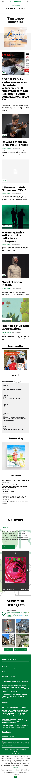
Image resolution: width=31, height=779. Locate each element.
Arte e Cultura (7, 226)
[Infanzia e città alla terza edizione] (15, 310)
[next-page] (29, 10)
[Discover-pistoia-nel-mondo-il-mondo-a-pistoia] (15, 1)
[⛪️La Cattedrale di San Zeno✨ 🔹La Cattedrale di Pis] (22, 626)
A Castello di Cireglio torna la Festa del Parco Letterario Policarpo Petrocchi (14, 496)
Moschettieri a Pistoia (12, 283)
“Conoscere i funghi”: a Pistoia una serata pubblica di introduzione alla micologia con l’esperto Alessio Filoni (15, 486)
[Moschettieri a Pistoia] (15, 266)
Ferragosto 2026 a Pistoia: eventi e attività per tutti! (15, 502)
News (4, 72)
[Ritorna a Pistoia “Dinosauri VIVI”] (15, 171)
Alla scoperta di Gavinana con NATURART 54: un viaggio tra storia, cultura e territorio (15, 721)
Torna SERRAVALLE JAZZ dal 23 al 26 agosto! (14, 9)
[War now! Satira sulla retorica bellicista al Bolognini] (15, 217)
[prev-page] (2, 10)
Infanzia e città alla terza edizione (15, 327)
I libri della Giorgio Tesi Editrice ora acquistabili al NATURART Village (15, 726)
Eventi (4, 135)
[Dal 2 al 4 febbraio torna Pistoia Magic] (15, 126)
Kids (4, 275)
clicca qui (15, 767)
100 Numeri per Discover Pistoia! (14, 707)
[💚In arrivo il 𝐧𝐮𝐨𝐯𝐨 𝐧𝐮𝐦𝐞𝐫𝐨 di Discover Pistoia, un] (8, 626)
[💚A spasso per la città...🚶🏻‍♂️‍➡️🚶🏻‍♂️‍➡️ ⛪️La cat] (8, 640)
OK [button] (15, 776)
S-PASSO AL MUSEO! (8, 492)
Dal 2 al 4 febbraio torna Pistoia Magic (15, 143)
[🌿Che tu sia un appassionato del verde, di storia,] (22, 640)
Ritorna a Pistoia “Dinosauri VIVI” (14, 188)
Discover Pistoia (6, 103)
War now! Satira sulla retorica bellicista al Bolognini (13, 237)
